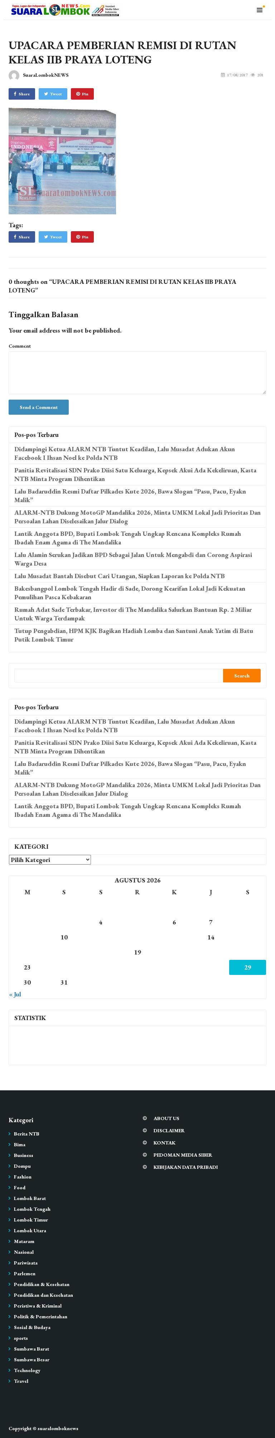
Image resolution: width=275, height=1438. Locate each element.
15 (247, 937)
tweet (56, 94)
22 (247, 952)
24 (64, 967)
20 (174, 952)
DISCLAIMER (169, 1130)
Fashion (23, 1176)
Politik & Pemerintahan (40, 1316)
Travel (21, 1381)
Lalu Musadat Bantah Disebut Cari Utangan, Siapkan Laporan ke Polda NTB (119, 576)
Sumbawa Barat (31, 1349)
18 (100, 952)
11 (100, 937)
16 (27, 952)
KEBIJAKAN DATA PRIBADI (186, 1167)
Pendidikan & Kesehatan (41, 1284)
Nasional (24, 1252)
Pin (85, 94)
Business (23, 1155)
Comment (20, 346)
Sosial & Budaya (32, 1327)
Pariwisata (26, 1263)
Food (19, 1187)
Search (242, 675)
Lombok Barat (30, 1198)
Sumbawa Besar (31, 1359)
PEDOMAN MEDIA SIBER (183, 1155)
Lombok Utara (30, 1230)
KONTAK (164, 1142)
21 (210, 952)
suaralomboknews (58, 1428)
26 (137, 967)
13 (174, 937)
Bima (19, 1144)
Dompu (22, 1166)
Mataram (24, 1241)
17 (64, 952)
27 (174, 967)
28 (210, 967)
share (24, 94)
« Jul (15, 994)
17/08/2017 (237, 75)
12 (137, 937)
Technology (27, 1370)
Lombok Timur (31, 1219)
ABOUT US (166, 1118)
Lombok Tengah (32, 1209)
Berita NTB (26, 1133)
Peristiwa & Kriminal (38, 1306)
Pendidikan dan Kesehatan (43, 1295)
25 (100, 967)
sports (21, 1338)
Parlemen (24, 1273)
